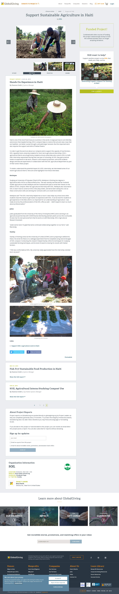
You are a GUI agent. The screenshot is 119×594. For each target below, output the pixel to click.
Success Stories (95, 577)
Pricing (103, 590)
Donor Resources (96, 574)
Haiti (60, 11)
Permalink (68, 357)
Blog (91, 4)
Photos (50, 73)
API (107, 590)
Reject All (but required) (58, 582)
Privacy (89, 590)
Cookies (94, 590)
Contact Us (73, 577)
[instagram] (98, 557)
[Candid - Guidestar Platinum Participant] (89, 585)
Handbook (31, 574)
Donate (29, 4)
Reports (32, 73)
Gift (101, 4)
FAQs (71, 574)
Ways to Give (11, 569)
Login (112, 4)
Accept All (58, 578)
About (60, 4)
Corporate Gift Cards (55, 574)
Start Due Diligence (34, 569)
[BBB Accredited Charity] (96, 585)
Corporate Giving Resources (99, 572)
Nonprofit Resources (97, 569)
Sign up (22, 450)
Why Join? (31, 572)
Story (14, 73)
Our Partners (53, 572)
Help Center (76, 557)
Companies (76, 4)
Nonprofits (67, 4)
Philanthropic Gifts (12, 572)
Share (67, 73)
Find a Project (96, 91)
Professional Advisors (13, 574)
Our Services (52, 569)
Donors (10, 566)
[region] (36, 583)
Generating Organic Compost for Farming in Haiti (97, 82)
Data (110, 590)
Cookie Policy (18, 583)
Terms (98, 590)
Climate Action (50, 11)
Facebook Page (21, 475)
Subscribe (75, 541)
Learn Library (97, 566)
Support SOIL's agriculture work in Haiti (25, 346)
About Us (74, 566)
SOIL (60, 19)
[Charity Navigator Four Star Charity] (83, 585)
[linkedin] (105, 557)
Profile (19, 477)
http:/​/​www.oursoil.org (22, 473)
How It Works (74, 569)
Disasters (84, 4)
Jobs (71, 572)
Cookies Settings (58, 587)
